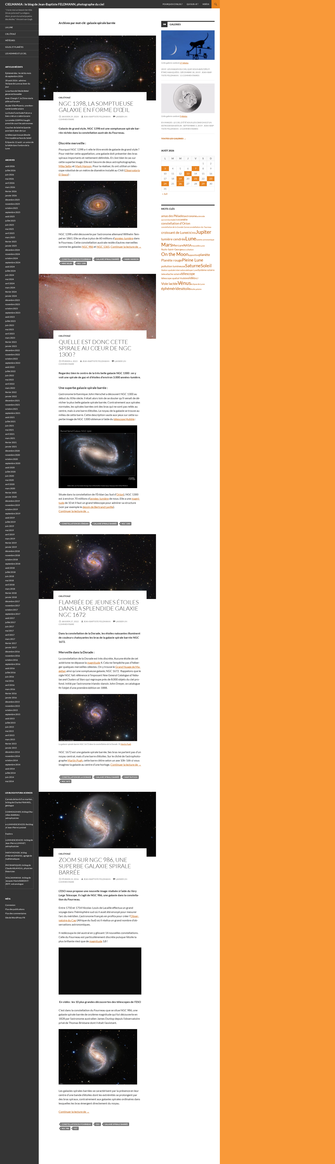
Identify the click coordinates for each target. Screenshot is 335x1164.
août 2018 (10, 568)
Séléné (164, 274)
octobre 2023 (11, 308)
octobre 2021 (11, 409)
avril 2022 (9, 383)
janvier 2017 (11, 647)
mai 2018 (9, 580)
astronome (190, 216)
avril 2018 (9, 584)
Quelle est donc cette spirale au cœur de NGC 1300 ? (95, 348)
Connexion (10, 905)
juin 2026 (9, 174)
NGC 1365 (103, 246)
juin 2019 (9, 526)
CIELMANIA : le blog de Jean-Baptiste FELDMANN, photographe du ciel (54, 4)
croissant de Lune (174, 232)
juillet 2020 (10, 471)
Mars (166, 245)
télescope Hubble (124, 419)
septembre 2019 (12, 513)
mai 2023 (9, 329)
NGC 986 (87, 246)
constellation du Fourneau (76, 259)
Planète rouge (171, 260)
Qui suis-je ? (192, 4)
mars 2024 (10, 287)
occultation (188, 249)
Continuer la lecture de (126, 246)
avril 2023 (9, 333)
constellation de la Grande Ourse (175, 227)
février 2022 (11, 392)
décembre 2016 (12, 651)
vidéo (191, 278)
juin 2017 (9, 626)
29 (203, 183)
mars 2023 (10, 337)
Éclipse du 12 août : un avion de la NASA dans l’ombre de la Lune (19, 145)
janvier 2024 (11, 296)
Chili (177, 220)
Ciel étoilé (64, 97)
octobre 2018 (11, 559)
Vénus (184, 283)
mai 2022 (9, 379)
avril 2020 (9, 484)
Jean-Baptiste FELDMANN (97, 116)
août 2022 (10, 367)
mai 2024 (9, 279)
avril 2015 (9, 735)
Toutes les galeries (173, 138)
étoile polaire (196, 289)
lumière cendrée (173, 239)
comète (183, 219)
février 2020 (11, 492)
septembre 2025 (12, 212)
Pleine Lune (192, 259)
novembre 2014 (12, 756)
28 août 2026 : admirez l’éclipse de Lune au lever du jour (17, 83)
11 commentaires (189, 75)
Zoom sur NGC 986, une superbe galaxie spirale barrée (95, 866)
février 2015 (11, 743)
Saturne (193, 265)
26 (180, 183)
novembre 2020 (12, 455)
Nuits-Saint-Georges (172, 249)
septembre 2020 (12, 463)
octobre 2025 (11, 208)
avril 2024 (9, 283)
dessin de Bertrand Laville (98, 507)
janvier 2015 (11, 747)
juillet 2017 (10, 622)
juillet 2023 (10, 321)
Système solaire (206, 269)
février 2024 (11, 291)
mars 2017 (10, 639)
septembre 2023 (12, 312)
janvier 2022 (11, 396)
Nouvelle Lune (198, 245)
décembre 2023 (12, 300)
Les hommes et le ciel (16, 53)
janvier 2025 (11, 245)
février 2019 (11, 542)
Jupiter (203, 232)
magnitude (93, 662)
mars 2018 (10, 588)
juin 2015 (9, 727)
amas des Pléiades (172, 216)
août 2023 (10, 317)
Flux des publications (14, 909)
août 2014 (10, 768)
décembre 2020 (12, 450)
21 (195, 178)
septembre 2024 (12, 262)
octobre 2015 (11, 710)
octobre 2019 (11, 509)
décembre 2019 (12, 501)
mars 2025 (10, 237)
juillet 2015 (10, 722)
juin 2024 (9, 275)
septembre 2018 (12, 563)
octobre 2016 (11, 660)
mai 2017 (9, 630)
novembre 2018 (12, 555)
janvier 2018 (11, 597)
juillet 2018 (10, 572)
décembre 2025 (12, 199)
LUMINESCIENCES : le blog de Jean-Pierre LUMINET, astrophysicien (19, 843)
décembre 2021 (12, 400)
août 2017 (10, 618)
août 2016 (10, 668)
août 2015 (10, 718)
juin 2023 (9, 325)
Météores (10, 40)
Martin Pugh (126, 744)
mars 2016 (10, 689)
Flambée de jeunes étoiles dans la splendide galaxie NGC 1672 (99, 608)
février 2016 (11, 693)
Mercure (178, 245)
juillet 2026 (10, 170)
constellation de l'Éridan (75, 523)
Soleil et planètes (14, 47)
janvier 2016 (11, 697)
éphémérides (171, 288)
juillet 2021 (10, 421)
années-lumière (124, 238)
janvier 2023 (11, 346)
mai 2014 (9, 781)
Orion (120, 494)
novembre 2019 (12, 505)
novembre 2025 (12, 204)
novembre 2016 (12, 655)
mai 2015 (9, 731)
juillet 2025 (10, 220)
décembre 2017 (12, 601)
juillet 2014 (10, 773)
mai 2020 (9, 480)
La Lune (9, 27)
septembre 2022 (12, 363)
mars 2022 (10, 388)
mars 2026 (10, 187)
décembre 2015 (12, 701)
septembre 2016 (12, 664)
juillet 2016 (10, 672)
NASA (188, 245)
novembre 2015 (12, 706)
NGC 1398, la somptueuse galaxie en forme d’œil (96, 106)
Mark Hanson (83, 166)
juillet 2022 (10, 371)
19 (180, 178)
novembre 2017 (12, 605)
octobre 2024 (11, 258)
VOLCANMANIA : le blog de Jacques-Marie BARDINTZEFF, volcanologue (18, 880)
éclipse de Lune (198, 284)
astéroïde (201, 216)
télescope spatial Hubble (174, 278)
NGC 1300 (126, 523)
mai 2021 (9, 430)
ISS (194, 232)
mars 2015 (10, 739)
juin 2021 (9, 425)
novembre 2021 (12, 404)
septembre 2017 (12, 614)
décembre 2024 (12, 250)
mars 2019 (10, 538)
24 (165, 183)
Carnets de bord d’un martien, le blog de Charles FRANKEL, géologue (19, 802)
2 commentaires (189, 128)
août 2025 (10, 216)
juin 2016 (9, 676)
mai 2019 (9, 530)
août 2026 (10, 166)
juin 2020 (9, 476)
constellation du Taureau (200, 227)
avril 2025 (9, 233)
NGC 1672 (66, 781)
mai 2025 (9, 229)
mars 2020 (10, 488)
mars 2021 (10, 438)
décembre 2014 (12, 752)
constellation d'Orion (175, 223)
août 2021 (10, 417)
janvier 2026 (11, 195)
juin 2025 (9, 224)
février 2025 (11, 241)
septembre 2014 (12, 764)
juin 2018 (9, 576)
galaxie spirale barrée (107, 259)
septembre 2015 (12, 714)
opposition (193, 255)
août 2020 (10, 467)
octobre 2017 (11, 609)
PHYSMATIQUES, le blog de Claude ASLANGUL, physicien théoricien (18, 868)
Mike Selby (65, 166)
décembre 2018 (12, 551)
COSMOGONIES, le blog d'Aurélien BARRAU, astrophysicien (19, 814)
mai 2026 (9, 178)
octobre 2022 (11, 358)
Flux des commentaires (15, 913)
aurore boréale (168, 219)
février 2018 (11, 593)
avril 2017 (9, 635)
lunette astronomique (205, 239)
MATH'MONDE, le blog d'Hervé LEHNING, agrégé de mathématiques (18, 855)
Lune (190, 238)
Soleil (206, 265)
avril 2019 (9, 534)
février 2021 (11, 442)
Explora (9, 833)
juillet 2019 (10, 522)
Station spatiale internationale (174, 270)
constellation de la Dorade (76, 777)
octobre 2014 (11, 760)
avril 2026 (9, 183)
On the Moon (174, 254)
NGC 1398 (81, 263)
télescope (188, 274)
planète (204, 254)
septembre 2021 (12, 413)
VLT (75, 1128)
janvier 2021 (11, 446)
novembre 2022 (12, 354)
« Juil (165, 193)
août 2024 (10, 266)
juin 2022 (9, 375)
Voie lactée (169, 283)
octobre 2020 (11, 459)
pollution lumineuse (173, 266)
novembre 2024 (12, 254)
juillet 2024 (10, 271)
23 (210, 178)
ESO (98, 1124)
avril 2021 (9, 434)
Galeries (175, 24)
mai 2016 (9, 681)
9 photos (183, 116)
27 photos (184, 63)
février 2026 (11, 191)
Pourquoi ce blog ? (173, 4)
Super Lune (193, 270)
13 (188, 173)
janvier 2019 (11, 547)
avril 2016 (9, 685)
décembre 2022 (12, 350)
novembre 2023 (12, 304)
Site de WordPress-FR (15, 917)
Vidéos (205, 4)
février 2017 (11, 643)
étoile (186, 288)
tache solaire (174, 274)
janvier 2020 (11, 496)
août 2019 (10, 517)
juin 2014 (9, 777)
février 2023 (11, 342)
